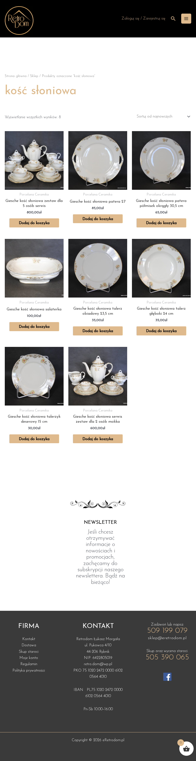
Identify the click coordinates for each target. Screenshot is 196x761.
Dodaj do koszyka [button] (34, 223)
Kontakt (28, 639)
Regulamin (28, 664)
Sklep (34, 76)
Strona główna (16, 76)
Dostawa (29, 645)
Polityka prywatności (28, 671)
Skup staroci (28, 652)
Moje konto (28, 658)
